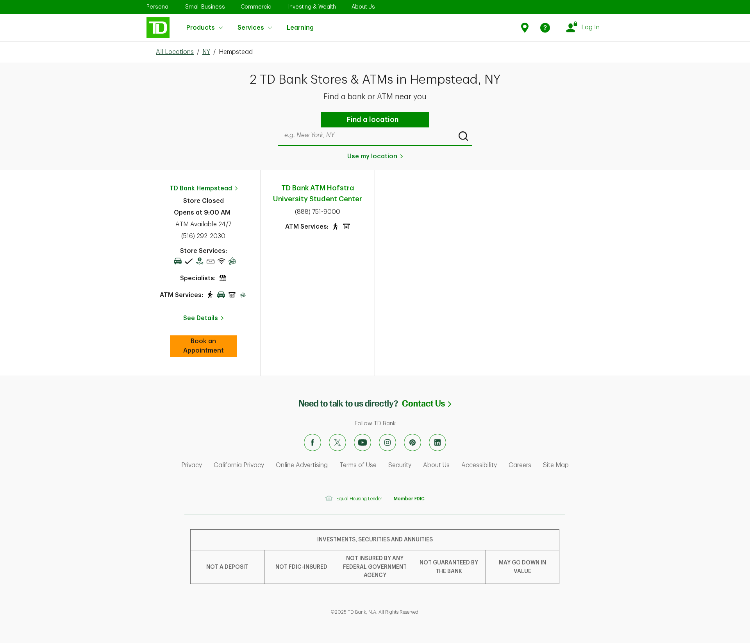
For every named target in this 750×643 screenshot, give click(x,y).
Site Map (556, 465)
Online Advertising (302, 465)
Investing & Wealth (312, 6)
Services (251, 28)
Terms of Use (358, 465)
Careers (520, 465)
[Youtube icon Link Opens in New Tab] (362, 442)
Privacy (191, 465)
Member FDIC (409, 498)
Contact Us (426, 403)
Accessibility (479, 465)
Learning (300, 23)
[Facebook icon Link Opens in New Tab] (312, 442)
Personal (158, 6)
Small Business (205, 6)
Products (200, 28)
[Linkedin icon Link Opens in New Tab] (437, 442)
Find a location (372, 119)
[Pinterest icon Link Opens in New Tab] (412, 442)
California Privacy (239, 465)
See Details (200, 318)
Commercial (257, 6)
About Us (363, 6)
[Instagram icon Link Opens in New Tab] (387, 442)
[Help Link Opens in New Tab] (545, 27)
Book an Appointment (210, 346)
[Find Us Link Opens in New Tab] (526, 27)
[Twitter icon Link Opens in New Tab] (337, 442)
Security (399, 465)
